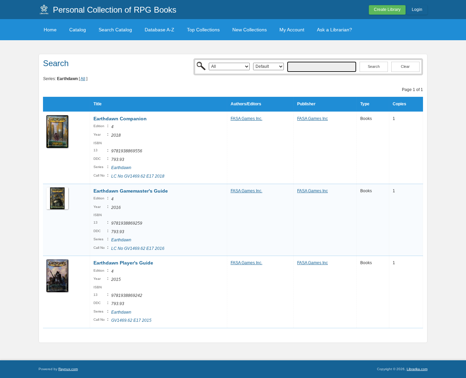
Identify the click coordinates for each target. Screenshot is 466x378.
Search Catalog (115, 29)
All (83, 78)
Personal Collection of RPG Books (114, 9)
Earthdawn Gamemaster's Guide (131, 191)
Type (364, 104)
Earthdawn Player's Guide (123, 263)
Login (417, 9)
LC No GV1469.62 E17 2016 (137, 248)
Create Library (387, 9)
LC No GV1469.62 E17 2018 (137, 176)
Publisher (306, 104)
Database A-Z (159, 29)
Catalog (77, 29)
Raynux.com (68, 369)
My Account (291, 29)
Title (97, 104)
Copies (399, 104)
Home (50, 29)
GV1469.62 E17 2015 (131, 320)
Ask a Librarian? (334, 29)
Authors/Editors (246, 104)
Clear (405, 66)
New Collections (249, 29)
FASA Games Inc (312, 118)
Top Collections (203, 29)
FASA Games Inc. (246, 118)
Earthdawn (121, 167)
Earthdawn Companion (120, 118)
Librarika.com (417, 369)
